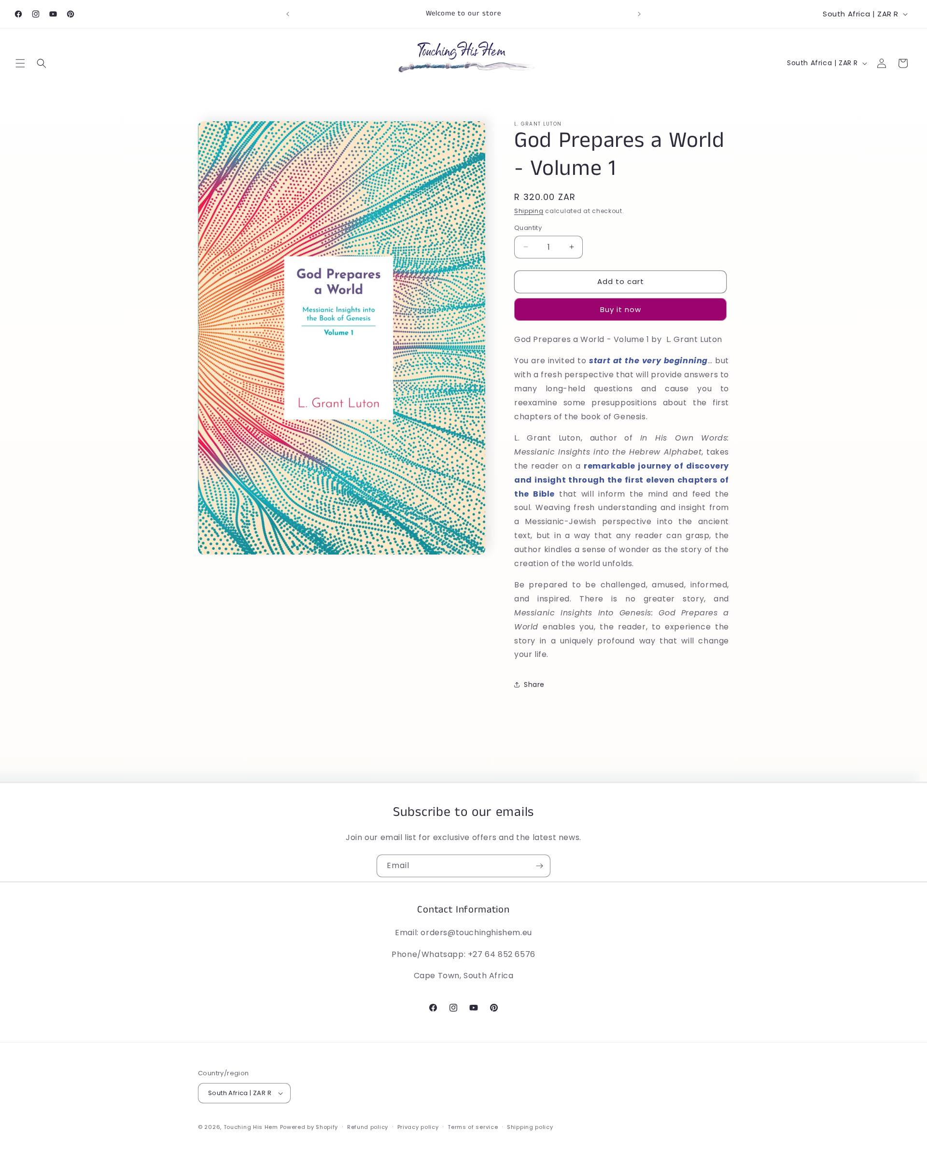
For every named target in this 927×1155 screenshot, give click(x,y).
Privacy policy (418, 1127)
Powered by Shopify (309, 1127)
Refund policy (367, 1127)
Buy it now (620, 309)
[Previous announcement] (287, 14)
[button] (20, 63)
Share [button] (534, 684)
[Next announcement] (639, 14)
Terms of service (473, 1127)
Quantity (528, 227)
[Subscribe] (539, 866)
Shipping (529, 211)
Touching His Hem (251, 1127)
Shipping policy (530, 1127)
